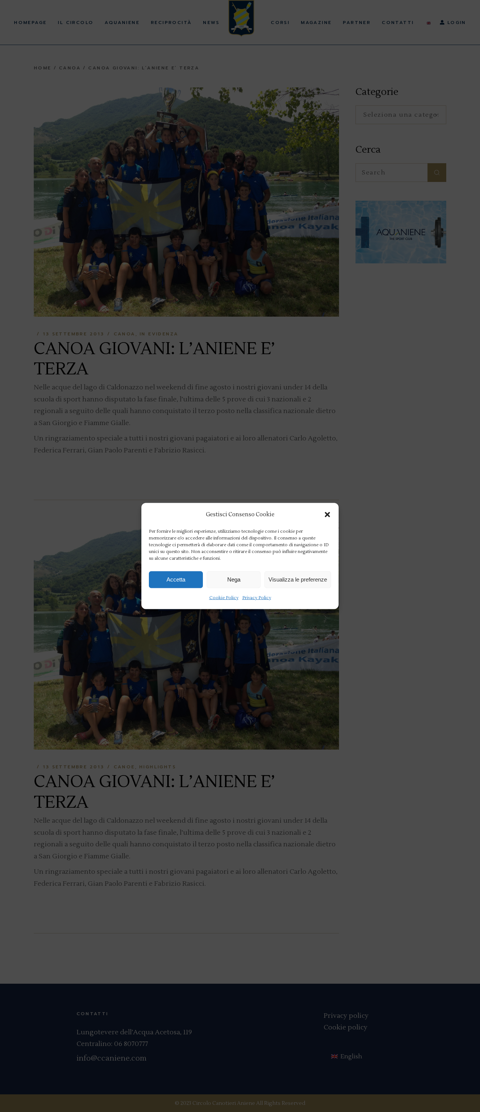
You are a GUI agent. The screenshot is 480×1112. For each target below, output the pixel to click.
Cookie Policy (223, 597)
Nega (233, 579)
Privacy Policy (256, 597)
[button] (327, 514)
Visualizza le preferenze (297, 579)
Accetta (175, 579)
